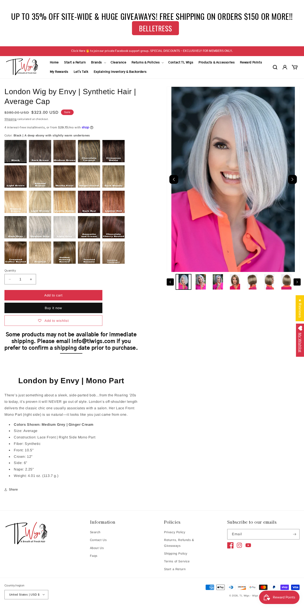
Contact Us (98, 540)
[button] (98, 62)
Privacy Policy (174, 532)
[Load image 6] (269, 282)
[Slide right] (297, 282)
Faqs (93, 555)
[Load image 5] (252, 282)
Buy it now (53, 308)
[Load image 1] (183, 282)
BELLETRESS (155, 28)
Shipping (10, 119)
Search (95, 532)
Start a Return (175, 569)
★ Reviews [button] (300, 308)
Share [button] (13, 489)
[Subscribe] (294, 534)
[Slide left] (170, 282)
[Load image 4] (235, 282)
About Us (97, 548)
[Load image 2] (201, 282)
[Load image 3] (218, 282)
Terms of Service (177, 561)
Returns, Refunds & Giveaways (179, 542)
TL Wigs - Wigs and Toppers (256, 595)
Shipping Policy (175, 553)
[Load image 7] (286, 282)
